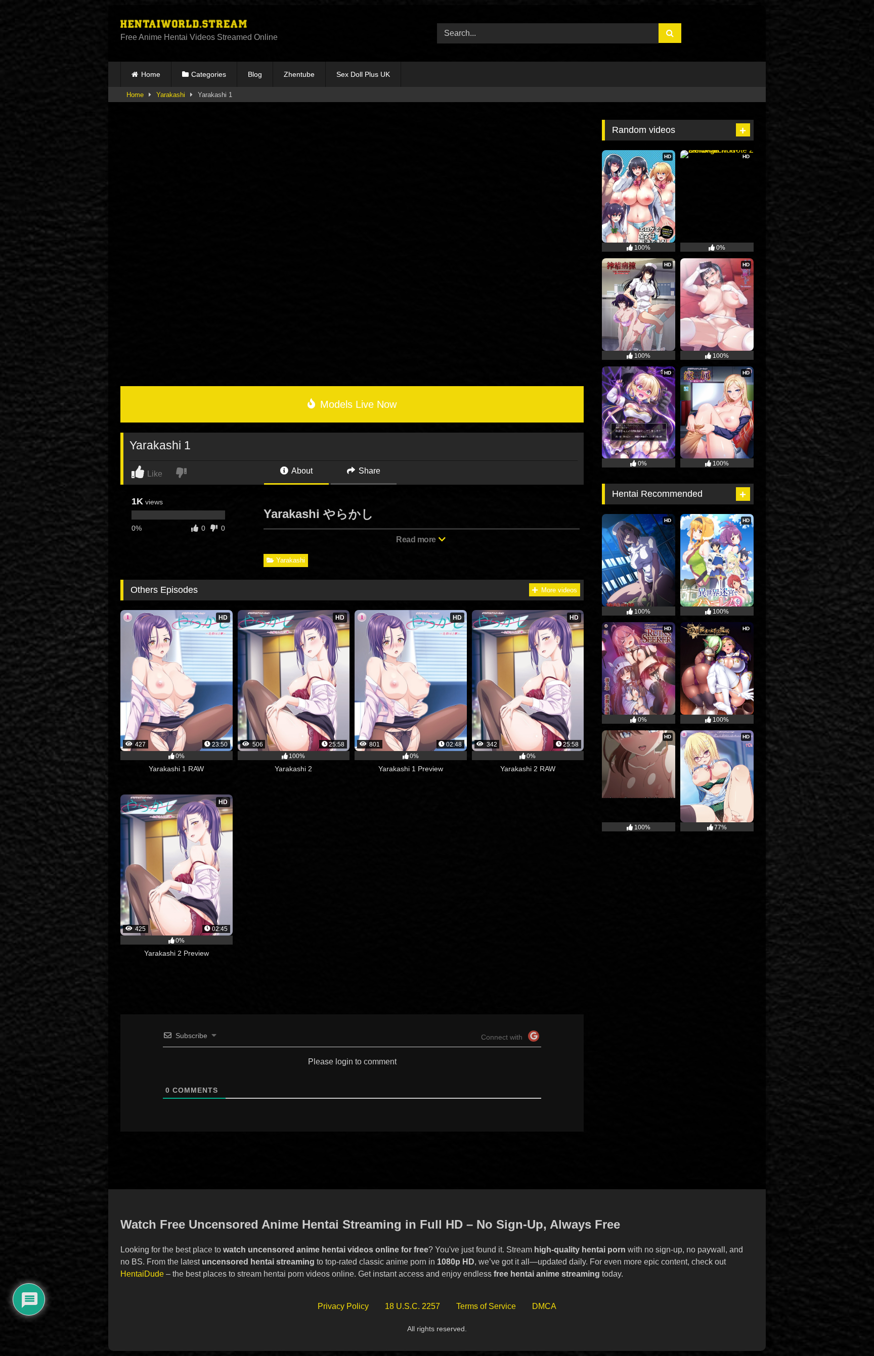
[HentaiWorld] (183, 25)
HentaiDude (142, 1274)
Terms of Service (486, 1306)
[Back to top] (843, 1326)
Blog (255, 74)
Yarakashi (170, 95)
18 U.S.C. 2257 (412, 1306)
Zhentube (299, 74)
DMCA (544, 1306)
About (301, 470)
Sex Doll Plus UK (363, 74)
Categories (208, 74)
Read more (417, 539)
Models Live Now (357, 404)
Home (150, 74)
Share (368, 470)
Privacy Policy (343, 1306)
